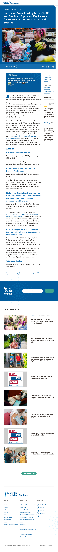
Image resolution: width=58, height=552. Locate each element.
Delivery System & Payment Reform (27, 521)
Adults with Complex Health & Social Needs (27, 506)
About (6, 501)
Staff (5, 515)
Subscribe (49, 291)
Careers (5, 522)
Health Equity (23, 524)
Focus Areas (24, 501)
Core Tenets (6, 512)
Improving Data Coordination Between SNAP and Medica (23, 137)
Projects (6, 510)
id (18, 138)
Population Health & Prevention (28, 529)
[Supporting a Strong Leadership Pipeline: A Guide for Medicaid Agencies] (15, 455)
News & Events (7, 519)
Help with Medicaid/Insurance (11, 524)
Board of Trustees (8, 517)
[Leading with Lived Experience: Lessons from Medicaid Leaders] (15, 436)
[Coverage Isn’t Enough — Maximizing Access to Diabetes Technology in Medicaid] (15, 417)
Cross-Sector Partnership (26, 517)
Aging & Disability (24, 510)
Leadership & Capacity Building (27, 527)
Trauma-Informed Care (26, 534)
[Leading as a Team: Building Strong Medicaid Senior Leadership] (15, 379)
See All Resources (29, 473)
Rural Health (23, 532)
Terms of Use (43, 545)
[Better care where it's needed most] (10, 2)
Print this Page (9, 66)
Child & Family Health (25, 512)
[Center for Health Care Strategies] (16, 496)
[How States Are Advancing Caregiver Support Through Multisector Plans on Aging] (15, 341)
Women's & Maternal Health (27, 537)
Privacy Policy (51, 545)
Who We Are (6, 505)
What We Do (6, 507)
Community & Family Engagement (28, 515)
